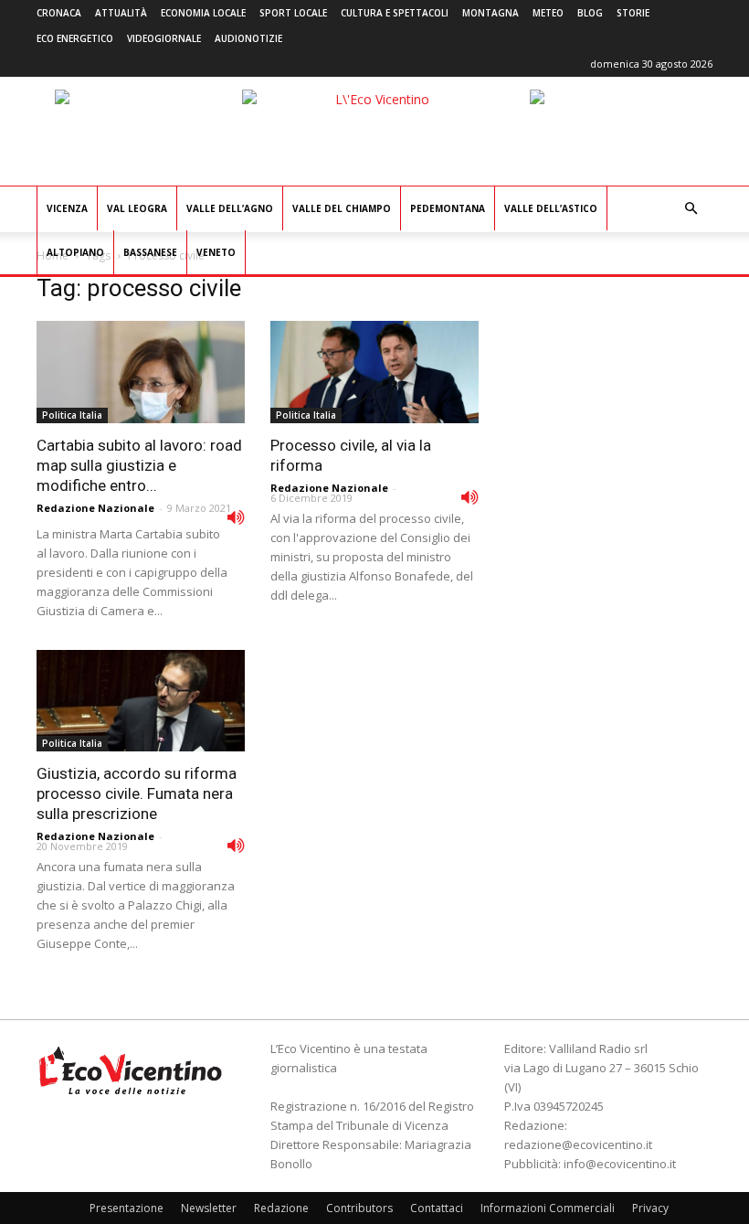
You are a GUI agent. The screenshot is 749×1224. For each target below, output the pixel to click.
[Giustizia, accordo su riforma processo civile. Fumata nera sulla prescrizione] (141, 701)
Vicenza (67, 208)
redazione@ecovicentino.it (578, 1144)
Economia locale (203, 12)
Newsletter (209, 1208)
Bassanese (150, 252)
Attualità (121, 12)
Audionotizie (248, 38)
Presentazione (127, 1208)
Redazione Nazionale (95, 508)
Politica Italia (72, 415)
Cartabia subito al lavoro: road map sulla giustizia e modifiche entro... (139, 465)
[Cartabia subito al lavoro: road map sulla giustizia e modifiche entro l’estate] (141, 372)
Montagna (490, 12)
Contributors (359, 1208)
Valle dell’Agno (229, 208)
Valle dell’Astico (550, 208)
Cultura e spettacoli (394, 12)
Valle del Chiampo (341, 208)
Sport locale (293, 12)
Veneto (216, 252)
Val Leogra (137, 208)
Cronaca (59, 12)
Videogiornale (164, 38)
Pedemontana (447, 208)
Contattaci (436, 1208)
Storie (633, 12)
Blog (590, 12)
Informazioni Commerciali (547, 1208)
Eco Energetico (75, 38)
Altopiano (75, 252)
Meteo (548, 12)
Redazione (281, 1208)
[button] (690, 209)
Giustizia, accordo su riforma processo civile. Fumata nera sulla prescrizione (137, 793)
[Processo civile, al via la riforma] (374, 372)
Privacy (650, 1208)
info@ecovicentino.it (620, 1163)
